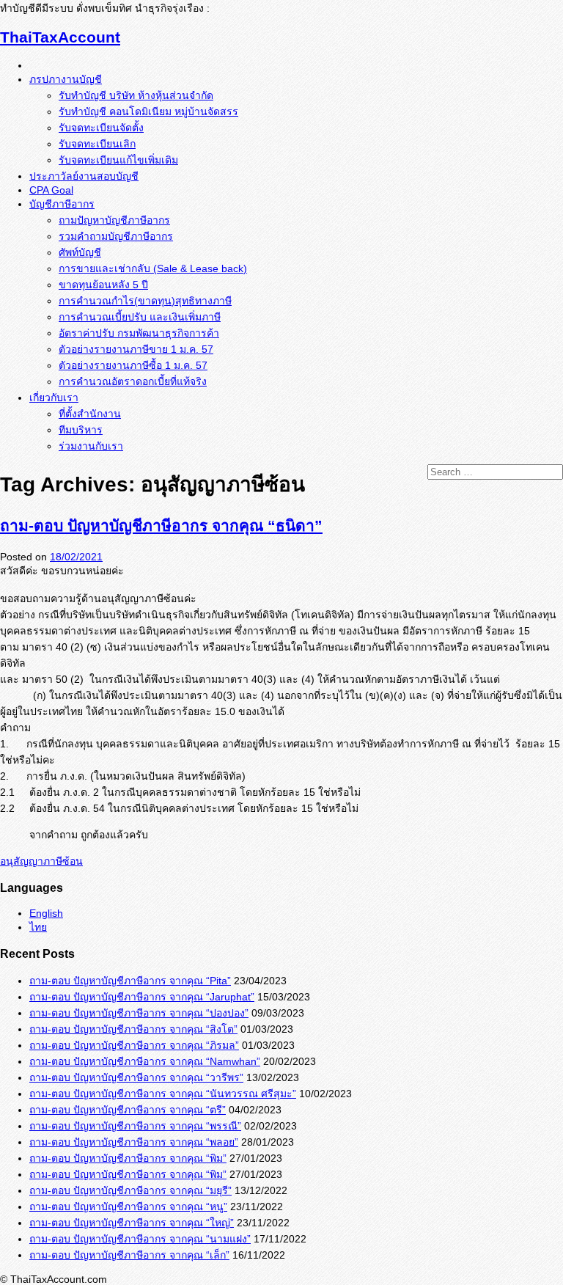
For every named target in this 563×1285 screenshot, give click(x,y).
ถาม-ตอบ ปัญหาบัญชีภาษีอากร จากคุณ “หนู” (128, 1206)
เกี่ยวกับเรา (53, 397)
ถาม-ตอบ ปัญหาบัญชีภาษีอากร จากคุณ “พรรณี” (135, 1126)
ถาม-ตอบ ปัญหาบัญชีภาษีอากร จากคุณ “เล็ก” (129, 1255)
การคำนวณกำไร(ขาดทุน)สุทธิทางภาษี (145, 301)
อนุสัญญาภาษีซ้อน (41, 861)
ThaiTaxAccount (60, 37)
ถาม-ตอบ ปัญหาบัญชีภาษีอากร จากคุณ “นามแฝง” (140, 1239)
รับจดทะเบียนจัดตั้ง (101, 127)
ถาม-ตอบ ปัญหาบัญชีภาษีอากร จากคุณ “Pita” (130, 980)
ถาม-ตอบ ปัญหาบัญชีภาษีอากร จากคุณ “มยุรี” (130, 1190)
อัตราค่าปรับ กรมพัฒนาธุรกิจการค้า (139, 333)
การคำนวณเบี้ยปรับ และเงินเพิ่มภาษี (140, 317)
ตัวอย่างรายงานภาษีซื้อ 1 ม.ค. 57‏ (133, 365)
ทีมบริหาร (81, 430)
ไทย (38, 927)
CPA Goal (51, 190)
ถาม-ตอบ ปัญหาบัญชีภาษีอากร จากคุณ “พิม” (128, 1158)
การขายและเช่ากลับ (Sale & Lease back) (153, 268)
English (46, 913)
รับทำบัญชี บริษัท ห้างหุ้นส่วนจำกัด (136, 95)
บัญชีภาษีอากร (62, 204)
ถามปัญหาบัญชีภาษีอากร (114, 220)
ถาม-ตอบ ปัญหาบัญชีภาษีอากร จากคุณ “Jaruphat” (141, 997)
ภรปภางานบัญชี (65, 79)
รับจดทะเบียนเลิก (97, 144)
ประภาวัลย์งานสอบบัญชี (84, 176)
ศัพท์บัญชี (80, 252)
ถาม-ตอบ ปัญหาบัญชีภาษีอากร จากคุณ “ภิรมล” (134, 1045)
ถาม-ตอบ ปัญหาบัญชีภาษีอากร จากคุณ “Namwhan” (144, 1061)
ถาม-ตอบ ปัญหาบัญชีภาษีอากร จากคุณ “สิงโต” (133, 1029)
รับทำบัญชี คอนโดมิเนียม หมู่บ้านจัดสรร (148, 111)
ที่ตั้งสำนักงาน (90, 414)
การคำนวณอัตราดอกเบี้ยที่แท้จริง (133, 381)
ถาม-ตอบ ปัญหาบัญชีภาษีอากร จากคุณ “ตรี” (127, 1110)
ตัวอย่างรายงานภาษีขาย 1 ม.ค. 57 (136, 349)
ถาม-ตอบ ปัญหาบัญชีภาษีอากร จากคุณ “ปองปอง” (139, 1013)
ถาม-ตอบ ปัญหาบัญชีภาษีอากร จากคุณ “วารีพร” (136, 1077)
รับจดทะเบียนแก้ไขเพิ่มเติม (118, 160)
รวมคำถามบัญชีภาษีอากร (116, 236)
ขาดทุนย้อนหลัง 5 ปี (103, 284)
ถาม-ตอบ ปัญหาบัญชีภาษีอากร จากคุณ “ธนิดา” (161, 525)
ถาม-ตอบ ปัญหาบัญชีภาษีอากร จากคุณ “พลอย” (133, 1142)
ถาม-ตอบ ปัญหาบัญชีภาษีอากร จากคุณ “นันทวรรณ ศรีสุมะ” (162, 1093)
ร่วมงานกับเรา (91, 446)
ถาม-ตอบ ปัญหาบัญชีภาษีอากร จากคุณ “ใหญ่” (131, 1223)
